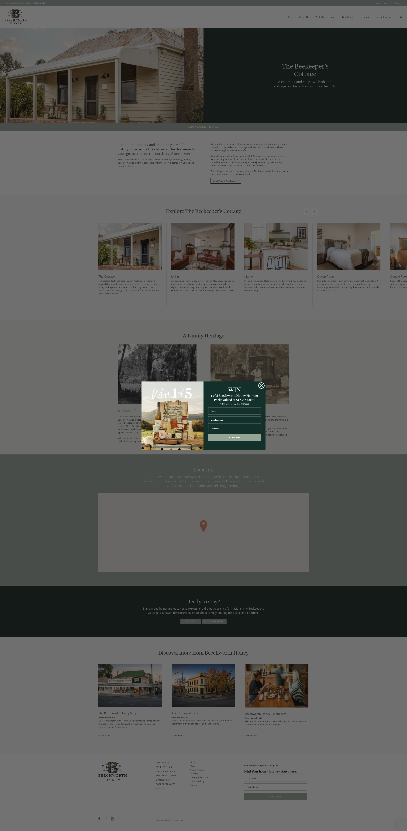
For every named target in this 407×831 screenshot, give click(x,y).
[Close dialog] (261, 385)
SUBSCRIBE (235, 437)
